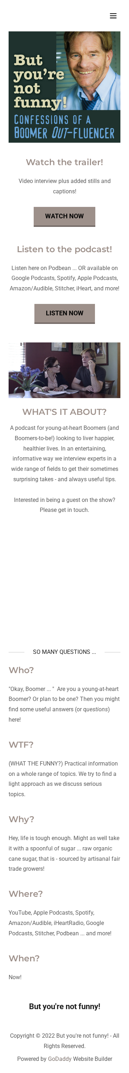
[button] (113, 16)
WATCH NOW (64, 216)
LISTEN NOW (64, 313)
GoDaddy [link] (60, 1059)
